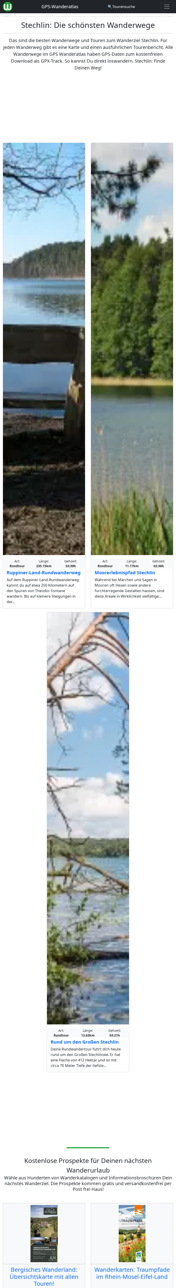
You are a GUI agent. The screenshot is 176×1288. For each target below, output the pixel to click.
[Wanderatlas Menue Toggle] (166, 6)
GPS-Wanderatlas (59, 6)
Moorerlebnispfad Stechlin (125, 572)
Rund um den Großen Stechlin (85, 1042)
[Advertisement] (88, 107)
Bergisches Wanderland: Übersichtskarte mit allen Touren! (44, 1276)
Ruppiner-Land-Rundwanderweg (44, 572)
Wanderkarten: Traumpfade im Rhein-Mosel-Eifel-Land (132, 1273)
